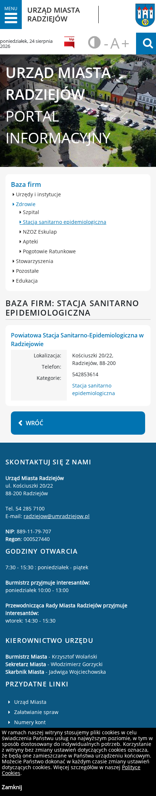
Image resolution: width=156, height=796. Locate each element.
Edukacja (26, 280)
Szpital (30, 212)
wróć (34, 423)
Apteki (29, 241)
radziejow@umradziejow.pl (57, 516)
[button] (11, 14)
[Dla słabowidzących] (93, 43)
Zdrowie (25, 204)
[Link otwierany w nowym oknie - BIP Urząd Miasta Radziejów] (70, 43)
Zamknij (12, 787)
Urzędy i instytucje (38, 194)
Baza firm (26, 184)
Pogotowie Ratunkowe (48, 251)
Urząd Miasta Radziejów (133, 12)
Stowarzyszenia (34, 261)
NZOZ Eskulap (39, 231)
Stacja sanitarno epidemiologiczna (63, 221)
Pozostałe (27, 270)
